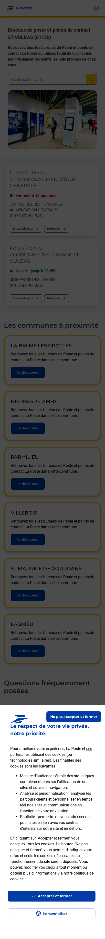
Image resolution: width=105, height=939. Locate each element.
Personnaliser (55, 914)
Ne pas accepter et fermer (73, 716)
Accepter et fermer (55, 896)
